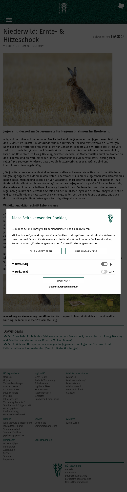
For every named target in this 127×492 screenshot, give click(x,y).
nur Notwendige (86, 251)
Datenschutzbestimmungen (63, 286)
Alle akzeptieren (41, 251)
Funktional (21, 271)
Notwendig (21, 264)
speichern (63, 280)
